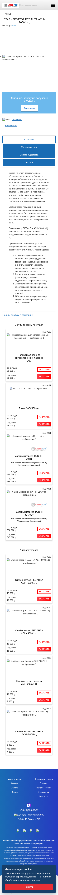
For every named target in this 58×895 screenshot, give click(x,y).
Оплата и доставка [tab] (29, 155)
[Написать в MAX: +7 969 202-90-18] (29, 805)
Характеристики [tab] (29, 147)
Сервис (14, 788)
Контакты (43, 796)
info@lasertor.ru (35, 814)
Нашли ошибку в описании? (17, 315)
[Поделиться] (49, 18)
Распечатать (11, 125)
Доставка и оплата (43, 779)
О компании (43, 792)
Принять (29, 887)
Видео (14, 792)
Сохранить (17, 119)
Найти (45, 5)
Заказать (44, 369)
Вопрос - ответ (43, 788)
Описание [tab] (29, 139)
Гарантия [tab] (29, 162)
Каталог (14, 783)
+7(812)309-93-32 (29, 810)
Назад (8, 14)
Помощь (43, 783)
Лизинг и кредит (14, 779)
